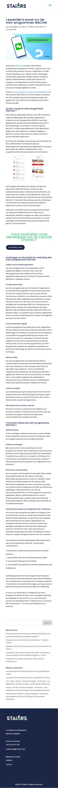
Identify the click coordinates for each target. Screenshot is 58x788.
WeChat (39, 26)
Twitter (9, 764)
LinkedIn (9, 760)
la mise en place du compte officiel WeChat (29, 92)
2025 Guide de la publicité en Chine (35, 678)
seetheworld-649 (13, 694)
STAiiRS (23, 603)
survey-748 (11, 687)
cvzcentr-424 (11, 678)
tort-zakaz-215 (12, 681)
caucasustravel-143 (14, 671)
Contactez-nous (15, 247)
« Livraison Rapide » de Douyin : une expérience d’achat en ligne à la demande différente (27, 696)
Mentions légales (13, 734)
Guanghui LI (14, 26)
